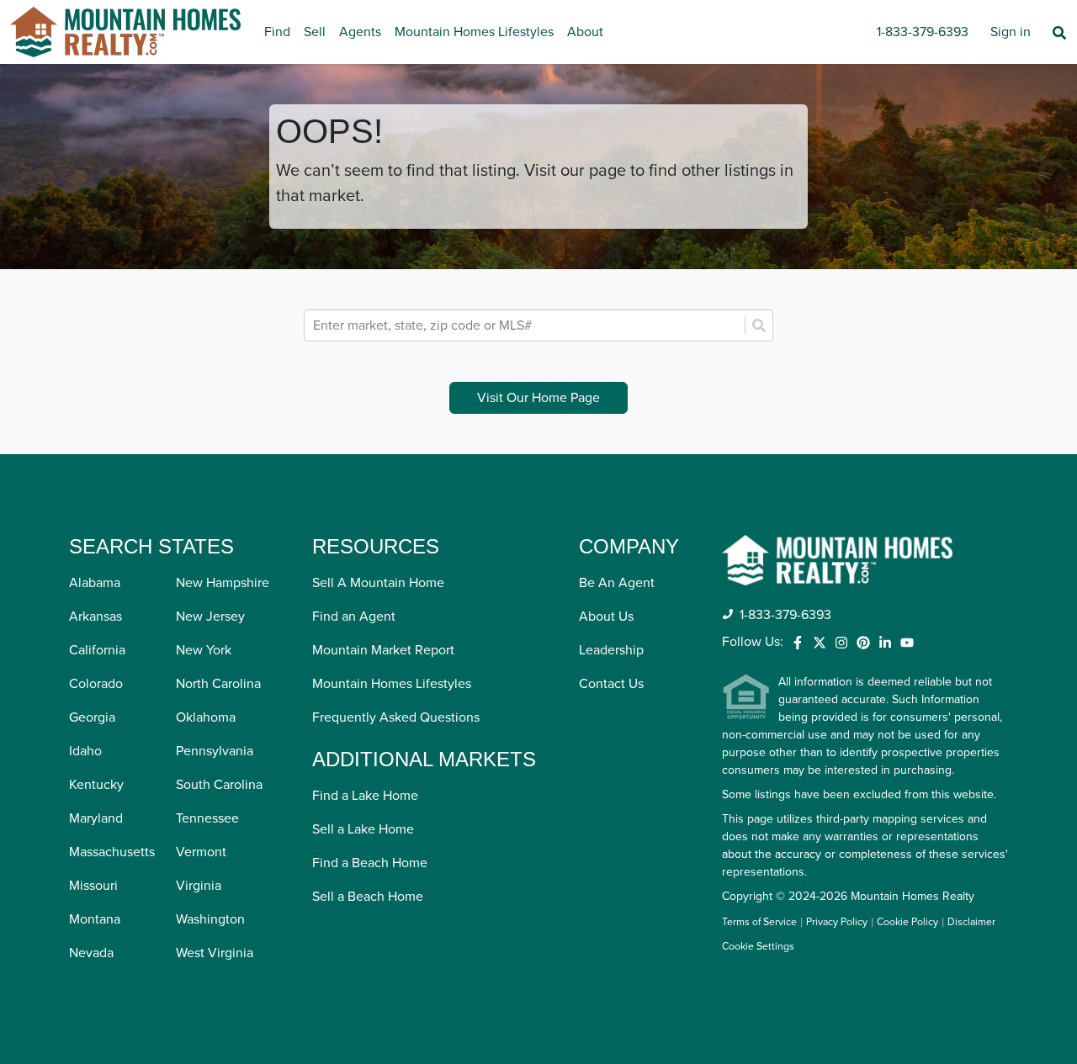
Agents (360, 32)
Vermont (201, 852)
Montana (94, 919)
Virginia (198, 885)
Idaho (85, 751)
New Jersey (210, 616)
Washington (210, 919)
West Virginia (214, 953)
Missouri (93, 885)
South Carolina (219, 784)
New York (203, 650)
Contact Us (611, 683)
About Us (606, 616)
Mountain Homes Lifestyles (474, 32)
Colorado (96, 683)
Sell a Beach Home (367, 896)
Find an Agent (353, 616)
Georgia (92, 717)
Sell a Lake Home (363, 829)
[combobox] (526, 325)
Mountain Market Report (383, 650)
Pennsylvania (214, 751)
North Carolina (218, 683)
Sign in (1010, 32)
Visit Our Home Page (538, 397)
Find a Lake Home (365, 795)
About (585, 32)
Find (277, 32)
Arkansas (95, 616)
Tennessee (207, 818)
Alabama (94, 582)
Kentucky (96, 784)
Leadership (611, 650)
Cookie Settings (758, 946)
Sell (315, 32)
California (97, 650)
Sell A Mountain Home (378, 582)
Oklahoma (206, 717)
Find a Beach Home (369, 863)
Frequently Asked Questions (396, 717)
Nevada (91, 953)
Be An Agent (617, 582)
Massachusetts (112, 852)
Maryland (96, 818)
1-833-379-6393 (922, 32)
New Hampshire (222, 582)
